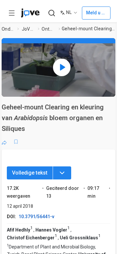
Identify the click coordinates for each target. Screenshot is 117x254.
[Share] (4, 141)
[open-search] (51, 13)
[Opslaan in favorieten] (16, 141)
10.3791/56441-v (36, 216)
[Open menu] (11, 13)
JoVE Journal (28, 29)
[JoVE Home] (30, 13)
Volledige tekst (29, 173)
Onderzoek (8, 29)
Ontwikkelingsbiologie (49, 29)
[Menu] (62, 172)
